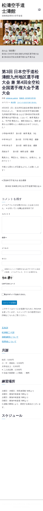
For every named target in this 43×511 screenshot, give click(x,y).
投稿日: (27, 98)
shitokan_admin (12, 98)
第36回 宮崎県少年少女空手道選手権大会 (22, 186)
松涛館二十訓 (8, 332)
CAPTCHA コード (8, 284)
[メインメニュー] (39, 10)
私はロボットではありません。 (15, 294)
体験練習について (10, 337)
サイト (4, 259)
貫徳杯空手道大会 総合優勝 (14, 180)
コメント (6, 214)
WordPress (25, 507)
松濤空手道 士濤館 (23, 504)
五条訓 (5, 328)
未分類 (13, 102)
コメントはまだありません (27, 102)
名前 (4, 237)
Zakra (15, 507)
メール (5, 248)
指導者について (9, 341)
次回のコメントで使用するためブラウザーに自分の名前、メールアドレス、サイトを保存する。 (22, 270)
